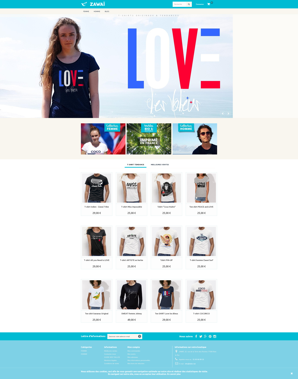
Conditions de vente (111, 363)
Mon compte (133, 347)
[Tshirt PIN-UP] (166, 241)
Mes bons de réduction (135, 363)
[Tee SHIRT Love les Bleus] (166, 294)
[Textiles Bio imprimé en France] (149, 139)
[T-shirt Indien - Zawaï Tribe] (96, 188)
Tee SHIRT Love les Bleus (166, 313)
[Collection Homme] (195, 139)
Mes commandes (133, 351)
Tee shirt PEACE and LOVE (201, 207)
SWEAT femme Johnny (131, 313)
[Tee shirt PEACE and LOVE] (201, 188)
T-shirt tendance (135, 165)
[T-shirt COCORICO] (201, 294)
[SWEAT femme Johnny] (131, 294)
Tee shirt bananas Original (96, 313)
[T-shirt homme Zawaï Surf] (201, 241)
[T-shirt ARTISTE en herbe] (131, 241)
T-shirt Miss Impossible (131, 207)
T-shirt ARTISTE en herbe (131, 260)
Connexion (200, 4)
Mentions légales (110, 360)
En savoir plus (174, 374)
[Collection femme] (103, 139)
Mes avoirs (131, 354)
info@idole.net (190, 364)
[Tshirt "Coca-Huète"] (166, 188)
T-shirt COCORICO (201, 313)
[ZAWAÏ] (103, 4)
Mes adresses (132, 357)
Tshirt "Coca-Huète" (166, 207)
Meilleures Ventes (160, 165)
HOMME (97, 11)
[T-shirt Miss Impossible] (131, 188)
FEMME (86, 11)
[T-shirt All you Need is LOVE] (96, 241)
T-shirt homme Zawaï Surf (201, 260)
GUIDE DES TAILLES (112, 357)
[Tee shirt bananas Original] (96, 294)
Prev (223, 114)
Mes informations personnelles (138, 360)
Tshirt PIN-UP (166, 260)
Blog (107, 11)
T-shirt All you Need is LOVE (96, 260)
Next (229, 114)
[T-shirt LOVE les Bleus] (116, 66)
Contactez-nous (110, 354)
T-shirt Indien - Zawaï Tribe (96, 207)
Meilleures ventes (110, 351)
